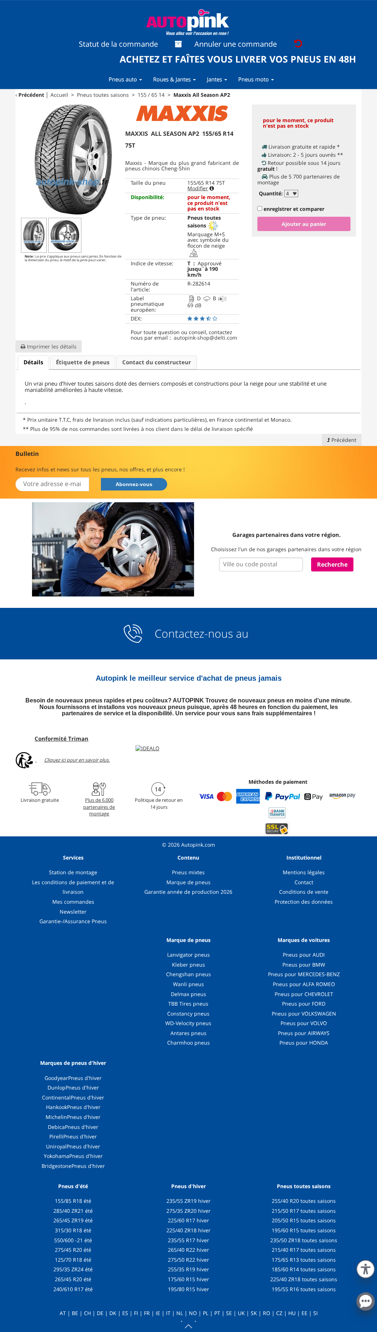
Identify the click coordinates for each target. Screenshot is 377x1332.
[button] (365, 1267)
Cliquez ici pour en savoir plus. (77, 760)
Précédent (31, 94)
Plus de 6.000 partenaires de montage (99, 806)
